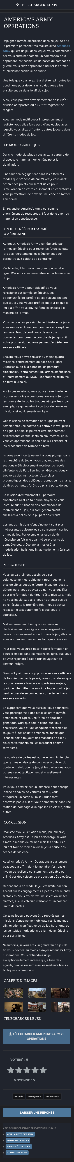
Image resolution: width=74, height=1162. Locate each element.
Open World (53, 1096)
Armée (19, 1096)
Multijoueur (35, 1096)
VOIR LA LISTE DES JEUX (20, 1134)
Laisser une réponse (37, 1112)
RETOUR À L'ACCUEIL (18, 1146)
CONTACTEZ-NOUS (17, 1152)
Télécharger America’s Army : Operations (38, 1036)
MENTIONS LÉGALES (18, 1140)
